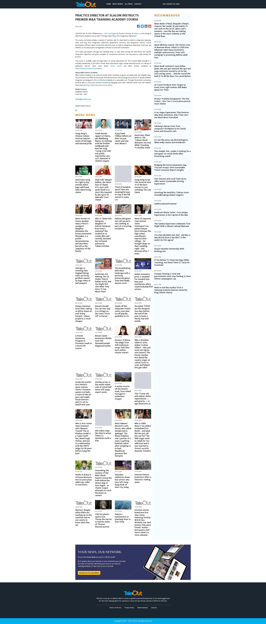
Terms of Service (115, 607)
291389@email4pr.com (83, 99)
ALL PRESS (129, 4)
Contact (154, 607)
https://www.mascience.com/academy (88, 68)
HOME (108, 4)
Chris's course (116, 66)
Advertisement (142, 607)
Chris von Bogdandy (111, 33)
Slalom (136, 33)
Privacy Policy (129, 607)
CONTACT (138, 4)
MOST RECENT (118, 4)
